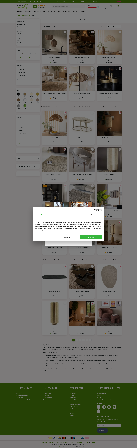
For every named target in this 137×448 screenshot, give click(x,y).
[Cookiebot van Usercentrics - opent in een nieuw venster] (95, 210)
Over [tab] (92, 215)
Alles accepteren (91, 237)
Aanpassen (67, 237)
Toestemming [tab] (44, 215)
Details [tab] (68, 215)
